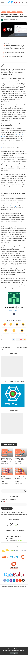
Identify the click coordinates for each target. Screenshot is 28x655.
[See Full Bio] (18, 311)
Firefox (18, 468)
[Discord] (23, 580)
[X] (17, 339)
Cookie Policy (21, 650)
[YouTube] (17, 580)
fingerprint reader (7, 468)
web (23, 474)
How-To (5, 450)
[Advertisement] (12, 366)
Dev (8, 12)
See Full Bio (13, 311)
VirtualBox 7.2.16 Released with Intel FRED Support (20, 459)
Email (3, 502)
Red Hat (19, 12)
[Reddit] (20, 580)
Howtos (5, 472)
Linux (13, 12)
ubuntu (4, 455)
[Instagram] (10, 580)
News (9, 451)
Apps (3, 12)
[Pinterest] (21, 339)
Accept (14, 653)
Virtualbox (18, 455)
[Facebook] (13, 339)
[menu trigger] (3, 2)
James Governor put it (12, 206)
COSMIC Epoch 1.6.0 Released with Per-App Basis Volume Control (7, 459)
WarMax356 (6, 19)
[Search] (26, 2)
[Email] (24, 339)
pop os (4, 453)
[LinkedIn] (14, 314)
